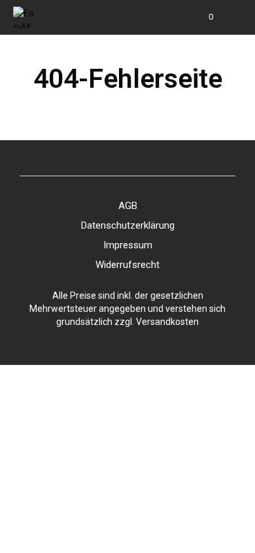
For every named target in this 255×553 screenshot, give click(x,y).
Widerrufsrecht (127, 265)
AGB (127, 206)
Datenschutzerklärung (128, 225)
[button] (202, 17)
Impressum (127, 245)
